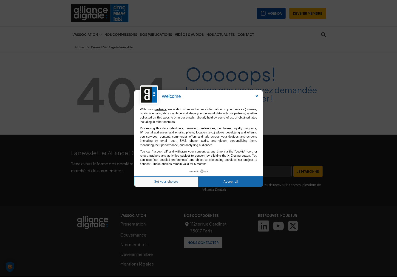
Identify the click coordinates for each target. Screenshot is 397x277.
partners (160, 109)
